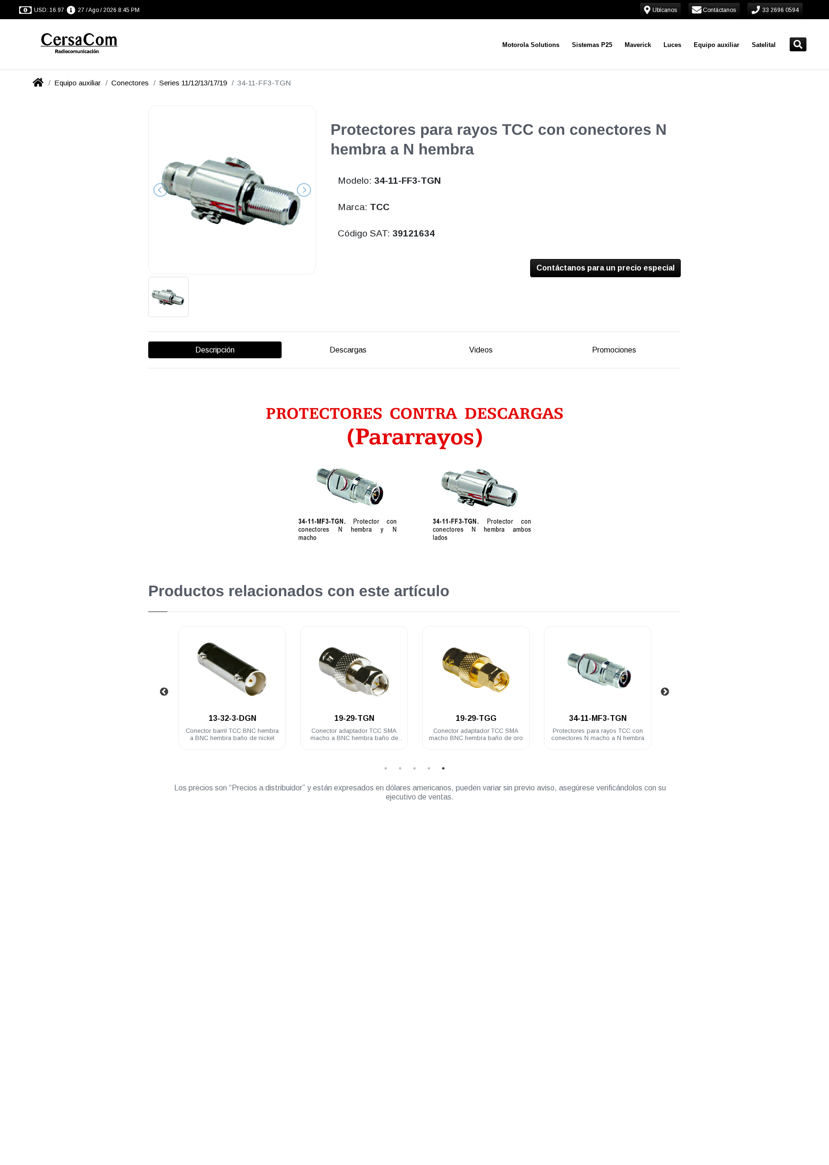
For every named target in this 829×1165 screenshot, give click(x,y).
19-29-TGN (354, 718)
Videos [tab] (481, 350)
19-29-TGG (476, 718)
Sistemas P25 (592, 44)
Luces (672, 44)
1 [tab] (386, 768)
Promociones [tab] (614, 350)
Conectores (130, 83)
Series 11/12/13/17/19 (193, 83)
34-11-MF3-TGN (598, 718)
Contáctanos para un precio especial (605, 268)
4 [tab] (429, 768)
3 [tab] (414, 768)
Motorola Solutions (530, 44)
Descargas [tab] (348, 350)
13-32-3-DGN (232, 718)
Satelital (764, 44)
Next (665, 692)
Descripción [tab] (215, 350)
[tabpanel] (232, 693)
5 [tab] (443, 768)
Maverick (638, 44)
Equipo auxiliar (716, 44)
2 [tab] (400, 768)
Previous (164, 692)
